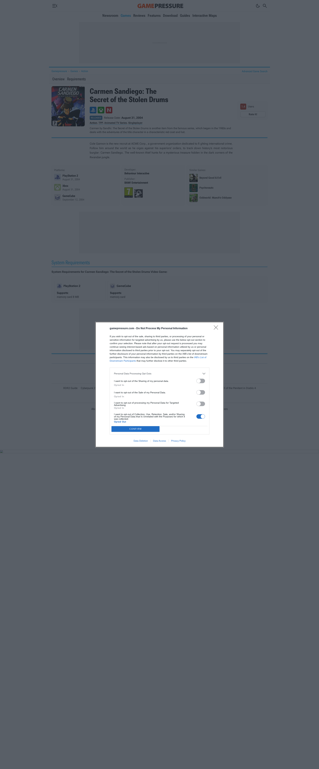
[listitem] (159, 373)
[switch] (200, 381)
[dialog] (159, 384)
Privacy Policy (178, 440)
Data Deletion (141, 440)
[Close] (217, 328)
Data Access (159, 440)
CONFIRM (135, 429)
